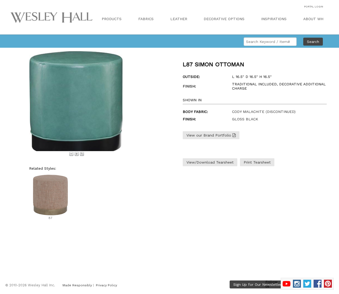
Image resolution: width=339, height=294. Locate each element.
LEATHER (178, 19)
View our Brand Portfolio (209, 135)
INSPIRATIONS (274, 19)
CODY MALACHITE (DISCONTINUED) (264, 111)
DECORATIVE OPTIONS (224, 19)
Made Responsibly (77, 285)
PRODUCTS (112, 19)
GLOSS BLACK (245, 119)
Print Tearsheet (257, 162)
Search (313, 42)
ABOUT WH (313, 19)
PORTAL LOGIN (313, 6)
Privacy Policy (106, 285)
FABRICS (146, 19)
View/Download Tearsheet (210, 162)
